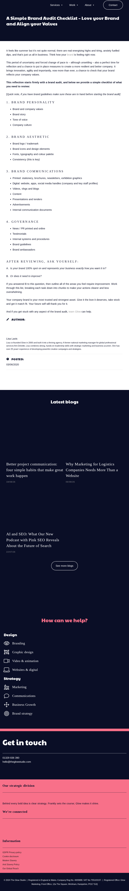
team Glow (75, 311)
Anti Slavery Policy (11, 864)
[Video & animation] (8, 660)
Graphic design (22, 652)
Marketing (19, 687)
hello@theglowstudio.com (17, 761)
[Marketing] (8, 687)
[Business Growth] (8, 704)
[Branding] (8, 643)
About (88, 5)
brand (70, 54)
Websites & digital (25, 670)
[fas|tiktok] (21, 770)
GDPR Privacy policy (12, 852)
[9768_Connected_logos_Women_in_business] (14, 828)
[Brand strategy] (8, 713)
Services (55, 5)
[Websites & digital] (8, 669)
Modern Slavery (10, 860)
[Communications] (8, 695)
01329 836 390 (11, 757)
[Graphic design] (8, 652)
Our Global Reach (11, 868)
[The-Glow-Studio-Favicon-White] (9, 5)
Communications (23, 696)
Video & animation (25, 661)
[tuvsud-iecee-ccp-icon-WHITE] (12, 797)
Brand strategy (22, 713)
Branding (18, 643)
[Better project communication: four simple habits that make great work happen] (34, 451)
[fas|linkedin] (5, 770)
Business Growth (24, 704)
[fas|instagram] (13, 770)
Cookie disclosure (11, 856)
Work (72, 5)
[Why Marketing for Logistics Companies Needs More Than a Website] (94, 451)
